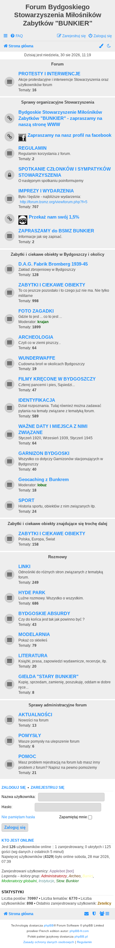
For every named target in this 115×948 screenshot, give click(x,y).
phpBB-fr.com (79, 931)
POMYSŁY (29, 735)
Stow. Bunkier (67, 881)
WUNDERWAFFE (36, 358)
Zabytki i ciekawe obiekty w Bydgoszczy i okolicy (57, 254)
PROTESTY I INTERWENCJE (49, 73)
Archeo (75, 876)
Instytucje (46, 881)
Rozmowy (57, 557)
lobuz (42, 485)
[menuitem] (16, 36)
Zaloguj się (14, 787)
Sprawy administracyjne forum (58, 705)
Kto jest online (18, 840)
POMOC (27, 756)
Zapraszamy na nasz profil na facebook (69, 135)
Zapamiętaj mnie (73, 817)
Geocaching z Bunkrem (43, 479)
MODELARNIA (34, 634)
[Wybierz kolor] (101, 46)
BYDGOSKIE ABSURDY (44, 613)
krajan (42, 322)
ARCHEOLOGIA (35, 337)
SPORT (26, 500)
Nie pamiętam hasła (18, 817)
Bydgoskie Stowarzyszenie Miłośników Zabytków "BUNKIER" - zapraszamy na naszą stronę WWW (60, 118)
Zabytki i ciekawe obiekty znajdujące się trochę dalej (57, 523)
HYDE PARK (31, 592)
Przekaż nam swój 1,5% (54, 217)
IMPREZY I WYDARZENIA (46, 190)
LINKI (24, 566)
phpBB (49, 925)
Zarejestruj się (47, 787)
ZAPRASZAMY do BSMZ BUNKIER (56, 230)
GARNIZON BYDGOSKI (43, 453)
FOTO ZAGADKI (36, 311)
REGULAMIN (32, 148)
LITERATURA (33, 655)
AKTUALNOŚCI (35, 714)
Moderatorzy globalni (19, 881)
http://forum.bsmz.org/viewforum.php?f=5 (53, 202)
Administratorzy (54, 876)
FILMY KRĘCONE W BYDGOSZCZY (57, 379)
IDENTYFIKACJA (36, 400)
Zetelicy (104, 903)
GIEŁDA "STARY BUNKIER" (48, 676)
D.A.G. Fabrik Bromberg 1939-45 (53, 264)
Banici (87, 876)
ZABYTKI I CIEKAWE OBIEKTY (51, 284)
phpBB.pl (81, 936)
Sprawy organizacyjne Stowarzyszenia (57, 102)
